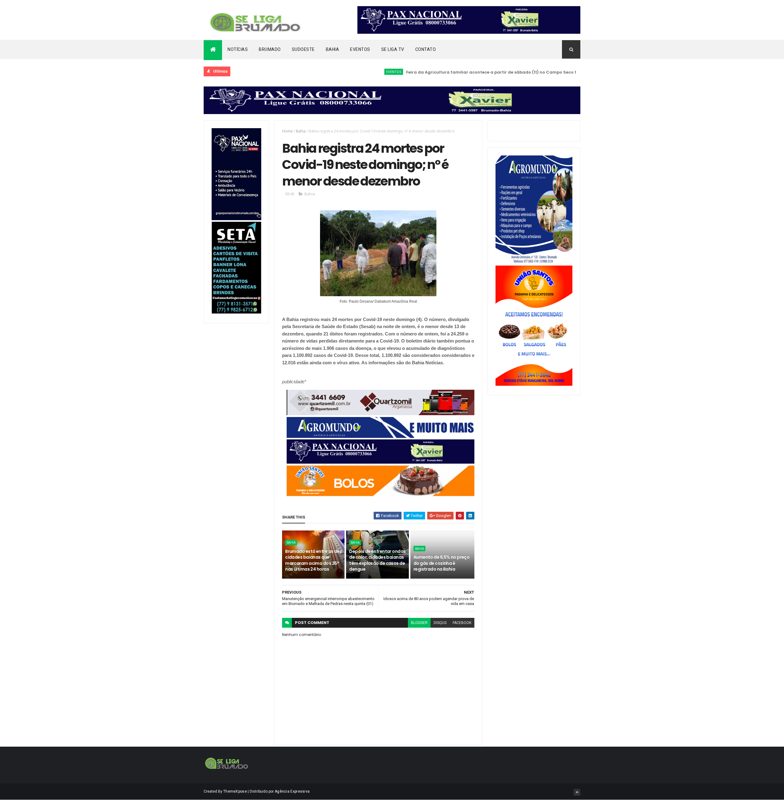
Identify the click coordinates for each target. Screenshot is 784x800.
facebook (462, 623)
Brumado (270, 49)
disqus (440, 623)
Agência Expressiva (292, 791)
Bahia (332, 49)
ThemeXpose (235, 791)
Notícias (238, 49)
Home (287, 131)
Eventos (360, 49)
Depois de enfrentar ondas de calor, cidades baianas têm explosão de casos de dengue (377, 560)
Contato (425, 49)
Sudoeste (303, 49)
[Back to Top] (577, 792)
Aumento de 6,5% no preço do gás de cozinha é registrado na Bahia (441, 563)
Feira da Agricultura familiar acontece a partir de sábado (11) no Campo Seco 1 (467, 72)
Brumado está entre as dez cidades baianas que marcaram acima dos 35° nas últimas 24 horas (313, 560)
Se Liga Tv (392, 49)
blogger (419, 623)
